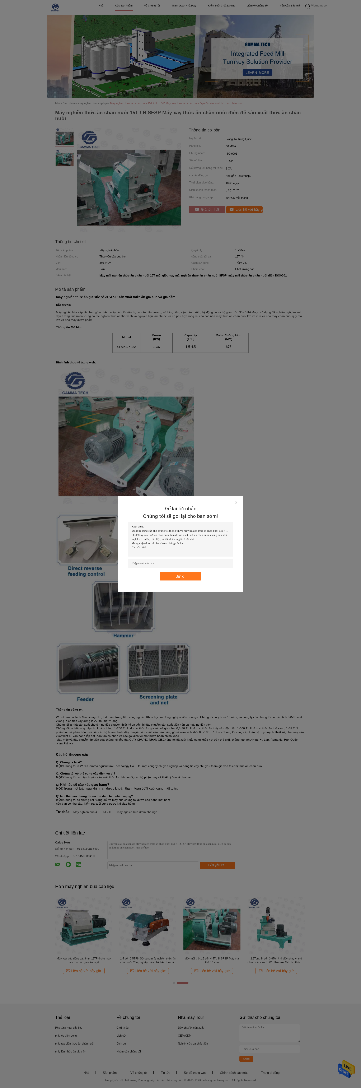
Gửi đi (180, 576)
